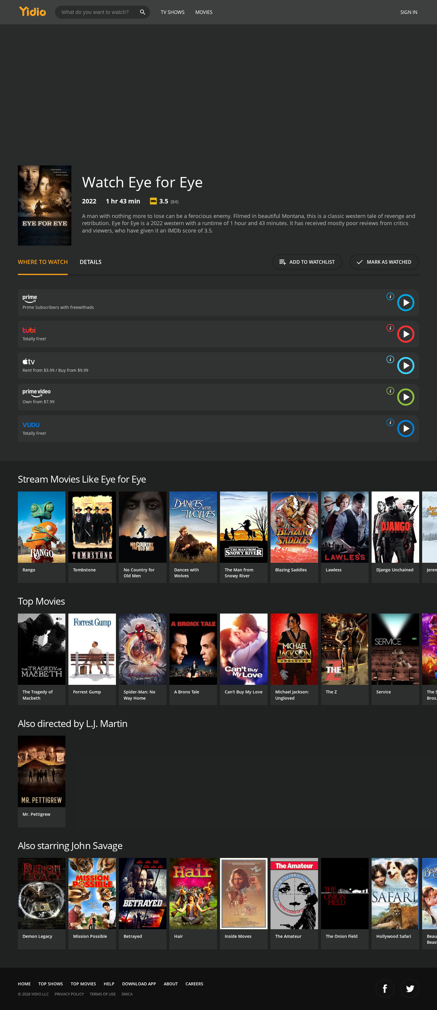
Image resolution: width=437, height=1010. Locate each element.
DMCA (127, 994)
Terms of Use (103, 994)
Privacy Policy (69, 994)
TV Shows (173, 12)
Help (109, 984)
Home (24, 984)
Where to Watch (43, 262)
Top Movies (83, 984)
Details (90, 262)
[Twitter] (410, 988)
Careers (194, 984)
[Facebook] (385, 988)
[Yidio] (32, 13)
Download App (139, 984)
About (171, 984)
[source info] (389, 296)
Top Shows (50, 984)
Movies (204, 12)
